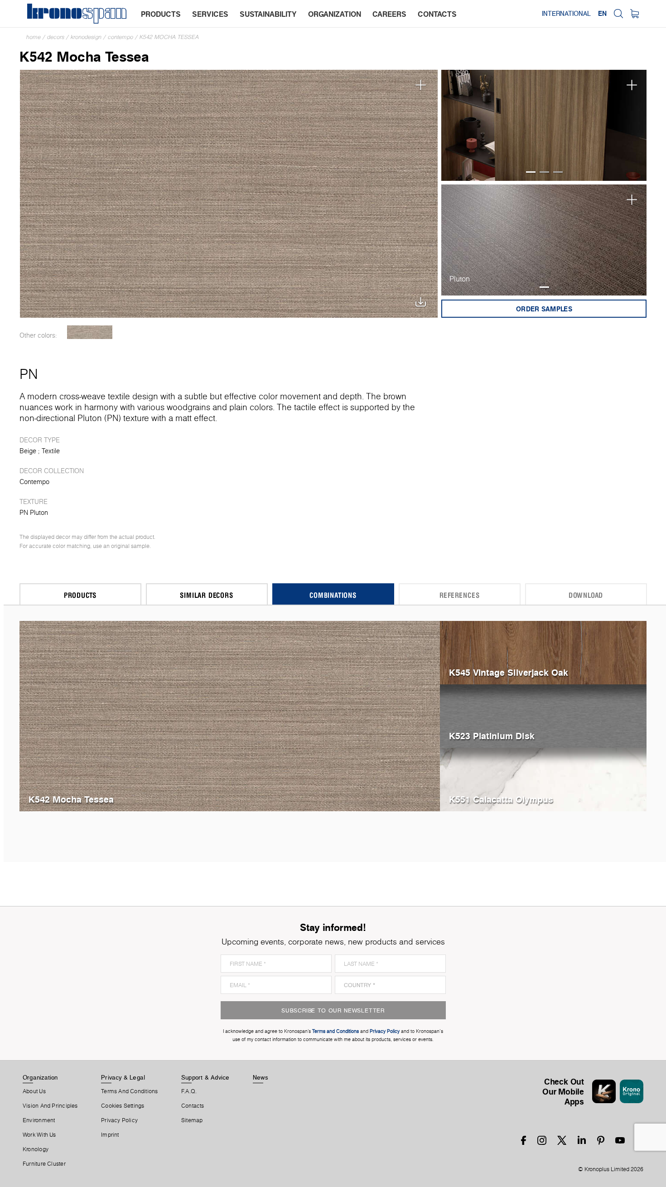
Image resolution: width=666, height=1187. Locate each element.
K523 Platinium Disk (492, 735)
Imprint (110, 1135)
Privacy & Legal (123, 1077)
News (260, 1077)
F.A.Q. (189, 1091)
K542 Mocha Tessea (169, 37)
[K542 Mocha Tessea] (229, 193)
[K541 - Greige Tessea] (89, 332)
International (566, 13)
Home (33, 37)
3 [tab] (558, 172)
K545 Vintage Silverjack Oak (508, 672)
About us (34, 1091)
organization (334, 14)
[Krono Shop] (634, 13)
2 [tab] (544, 172)
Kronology (35, 1149)
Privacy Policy (119, 1120)
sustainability (268, 14)
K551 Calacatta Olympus (501, 799)
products (161, 14)
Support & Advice (205, 1077)
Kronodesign (86, 37)
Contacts (192, 1105)
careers (389, 14)
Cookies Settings (123, 1105)
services (210, 14)
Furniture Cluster (44, 1164)
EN (602, 13)
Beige (27, 450)
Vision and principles (50, 1105)
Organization (40, 1077)
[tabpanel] (544, 125)
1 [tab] (531, 172)
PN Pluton (33, 512)
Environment (39, 1120)
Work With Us (39, 1135)
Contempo (120, 37)
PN (28, 373)
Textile (51, 450)
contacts (437, 14)
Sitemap (192, 1120)
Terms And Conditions (129, 1091)
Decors (55, 37)
